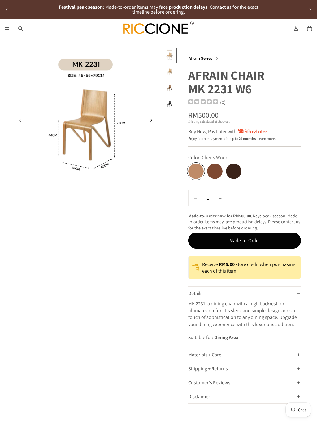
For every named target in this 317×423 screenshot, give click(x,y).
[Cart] (309, 28)
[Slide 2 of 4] (169, 71)
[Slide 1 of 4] (169, 55)
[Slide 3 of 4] (169, 87)
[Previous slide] (7, 9)
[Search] (20, 28)
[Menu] (7, 28)
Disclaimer (199, 396)
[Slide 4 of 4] (169, 104)
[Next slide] (310, 9)
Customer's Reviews (209, 382)
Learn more (266, 138)
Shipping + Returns (208, 368)
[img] (203, 102)
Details (195, 293)
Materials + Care (204, 354)
